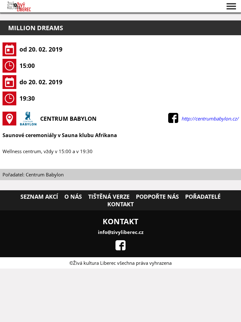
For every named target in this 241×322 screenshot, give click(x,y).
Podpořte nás (157, 196)
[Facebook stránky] (120, 248)
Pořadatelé (203, 196)
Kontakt (120, 204)
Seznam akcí (39, 196)
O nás (73, 196)
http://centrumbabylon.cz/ (209, 118)
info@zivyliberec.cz (120, 232)
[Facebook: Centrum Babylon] (173, 121)
